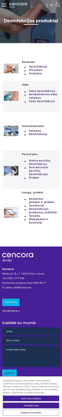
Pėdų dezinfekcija (42, 101)
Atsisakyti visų (31, 405)
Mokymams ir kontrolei (39, 220)
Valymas (35, 130)
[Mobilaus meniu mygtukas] (4, 5)
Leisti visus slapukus (31, 398)
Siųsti (8, 373)
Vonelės (34, 215)
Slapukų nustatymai (31, 412)
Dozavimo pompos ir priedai (41, 200)
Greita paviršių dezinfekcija (40, 162)
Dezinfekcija (38, 66)
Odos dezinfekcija (42, 91)
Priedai (34, 177)
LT (47, 5)
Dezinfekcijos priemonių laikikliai (43, 210)
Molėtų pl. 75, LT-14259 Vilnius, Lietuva (23, 273)
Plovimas (35, 70)
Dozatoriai (37, 205)
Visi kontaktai (10, 311)
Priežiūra (35, 73)
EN (51, 5)
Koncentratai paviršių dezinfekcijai (38, 171)
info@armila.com (22, 287)
